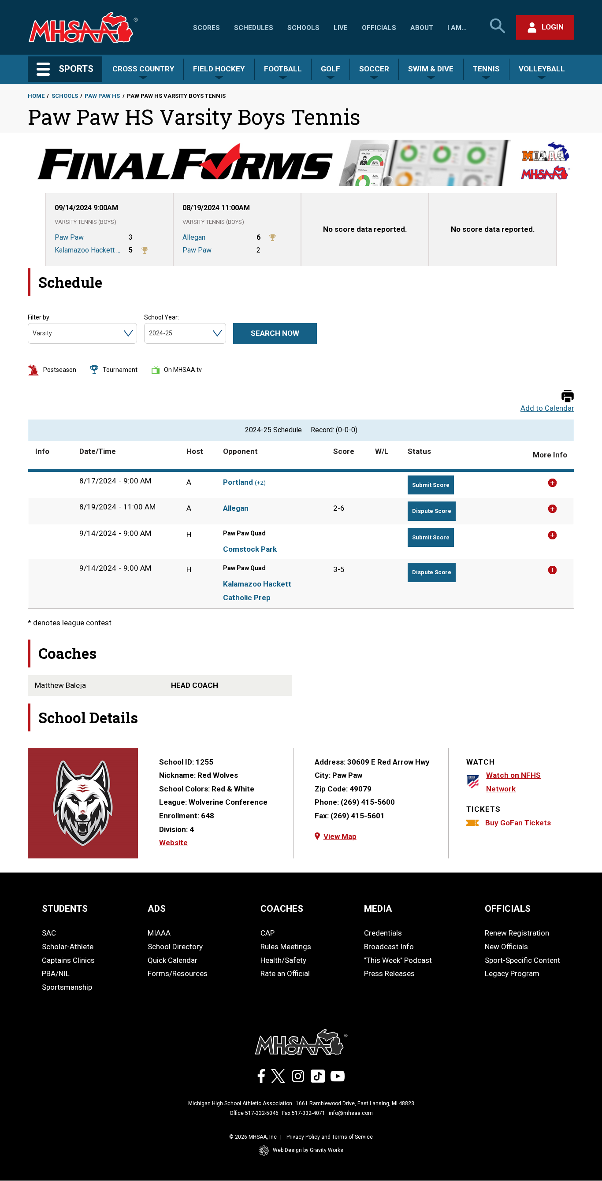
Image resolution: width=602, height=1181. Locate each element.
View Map (340, 836)
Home (36, 96)
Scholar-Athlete (67, 946)
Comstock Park (250, 549)
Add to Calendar (547, 408)
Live (341, 28)
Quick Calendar (172, 960)
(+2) (260, 482)
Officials (379, 28)
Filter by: (39, 317)
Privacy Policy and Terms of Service (329, 1137)
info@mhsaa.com (351, 1113)
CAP (267, 932)
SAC (49, 932)
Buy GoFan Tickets (518, 822)
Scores (206, 28)
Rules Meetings (285, 946)
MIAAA (159, 932)
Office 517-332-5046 (254, 1113)
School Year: (161, 317)
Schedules (253, 28)
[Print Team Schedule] (567, 397)
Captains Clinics (68, 960)
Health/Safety (283, 960)
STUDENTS (65, 908)
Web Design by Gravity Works (308, 1150)
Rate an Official (285, 973)
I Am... (457, 28)
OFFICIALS (508, 908)
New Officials (506, 946)
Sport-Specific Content (522, 960)
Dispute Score (431, 511)
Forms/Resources (178, 973)
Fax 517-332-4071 (303, 1113)
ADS (157, 908)
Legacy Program (512, 973)
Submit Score (431, 485)
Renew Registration (517, 932)
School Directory (175, 946)
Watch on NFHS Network (513, 782)
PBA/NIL (56, 973)
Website (173, 842)
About (421, 28)
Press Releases (389, 973)
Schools (303, 28)
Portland (238, 482)
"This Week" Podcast (398, 960)
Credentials (383, 932)
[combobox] (33, 333)
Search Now (275, 333)
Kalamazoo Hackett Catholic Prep (257, 590)
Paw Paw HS (102, 96)
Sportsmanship (67, 987)
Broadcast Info (389, 946)
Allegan (236, 508)
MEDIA (378, 908)
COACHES (281, 908)
